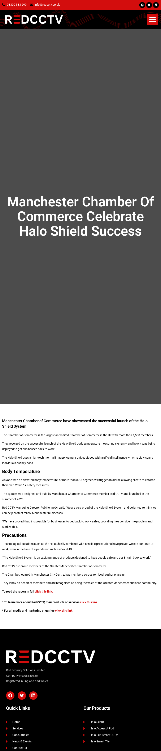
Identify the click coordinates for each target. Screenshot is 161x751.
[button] (152, 19)
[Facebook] (142, 5)
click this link (88, 602)
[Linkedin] (156, 5)
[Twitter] (149, 5)
